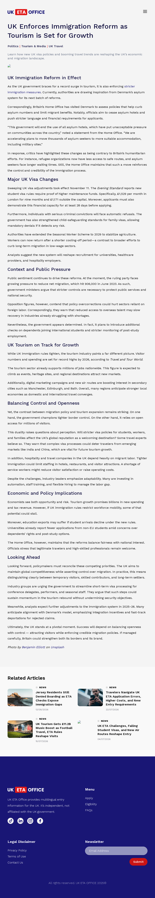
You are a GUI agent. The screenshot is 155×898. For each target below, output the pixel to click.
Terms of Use (17, 856)
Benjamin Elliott (33, 647)
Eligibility (91, 804)
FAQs (88, 810)
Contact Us (15, 862)
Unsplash (57, 647)
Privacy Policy (17, 850)
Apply (89, 798)
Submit (138, 862)
